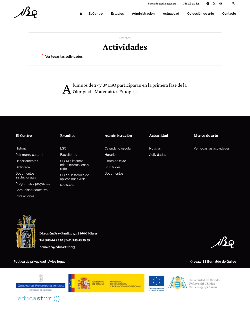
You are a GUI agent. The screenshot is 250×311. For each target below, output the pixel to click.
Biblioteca (23, 167)
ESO (63, 148)
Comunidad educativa (32, 190)
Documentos (114, 173)
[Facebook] (208, 3)
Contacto (229, 13)
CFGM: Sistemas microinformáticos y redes (74, 165)
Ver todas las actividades (64, 57)
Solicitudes (113, 167)
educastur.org (169, 3)
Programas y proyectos (33, 184)
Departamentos (27, 161)
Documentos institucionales (26, 175)
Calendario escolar (118, 148)
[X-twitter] (214, 3)
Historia (21, 148)
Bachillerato (68, 155)
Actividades (157, 155)
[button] (233, 3)
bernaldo (153, 3)
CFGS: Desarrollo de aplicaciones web (74, 177)
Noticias (155, 148)
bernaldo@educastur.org (57, 247)
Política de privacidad (30, 261)
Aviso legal (56, 261)
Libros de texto (115, 161)
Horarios (111, 155)
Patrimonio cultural (29, 155)
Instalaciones (25, 196)
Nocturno (67, 185)
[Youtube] (220, 3)
